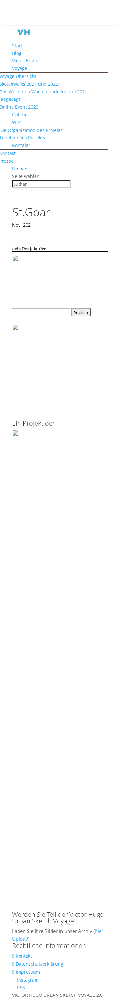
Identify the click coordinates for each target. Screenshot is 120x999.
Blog (16, 53)
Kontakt (20, 145)
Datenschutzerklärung (39, 964)
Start (17, 45)
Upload (20, 169)
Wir (16, 122)
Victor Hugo (24, 60)
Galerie (20, 114)
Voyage (19, 68)
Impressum (28, 972)
